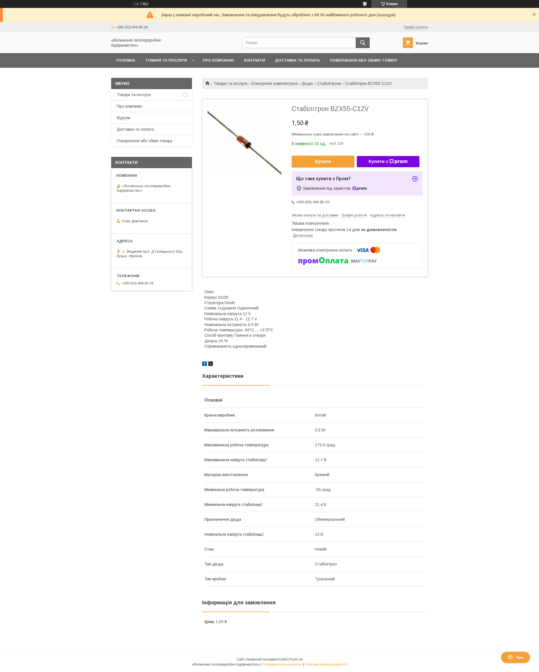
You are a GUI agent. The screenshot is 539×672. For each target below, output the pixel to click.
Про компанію (218, 60)
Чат (519, 657)
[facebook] (204, 364)
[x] (210, 364)
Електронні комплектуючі (275, 83)
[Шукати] (363, 42)
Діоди (307, 83)
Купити (323, 161)
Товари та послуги (166, 60)
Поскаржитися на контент (282, 664)
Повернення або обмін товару (363, 60)
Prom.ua (296, 659)
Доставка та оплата (297, 60)
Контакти (254, 60)
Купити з (378, 161)
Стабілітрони (329, 83)
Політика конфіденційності (326, 664)
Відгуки (123, 118)
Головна (125, 60)
